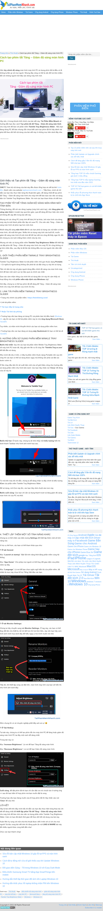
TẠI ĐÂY (3, 322)
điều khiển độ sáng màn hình (31, 891)
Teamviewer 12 (73, 443)
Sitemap (98, 905)
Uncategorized (76, 268)
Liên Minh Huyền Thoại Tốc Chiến (85, 564)
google (82, 555)
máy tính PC (23, 894)
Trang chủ (4, 53)
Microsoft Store (35, 894)
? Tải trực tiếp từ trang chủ (11, 307)
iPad (71, 558)
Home (3, 12)
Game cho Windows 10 (92, 546)
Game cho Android (85, 543)
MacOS (91, 566)
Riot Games (76, 572)
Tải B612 (71, 440)
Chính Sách (81, 905)
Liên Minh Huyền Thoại (76, 425)
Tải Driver (88, 575)
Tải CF (79, 575)
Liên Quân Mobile (74, 435)
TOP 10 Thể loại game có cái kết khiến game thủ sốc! (92, 330)
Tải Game (29, 12)
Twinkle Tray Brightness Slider (11, 897)
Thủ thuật (83, 12)
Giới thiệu (72, 905)
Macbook (82, 567)
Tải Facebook (73, 430)
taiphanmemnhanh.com (32, 190)
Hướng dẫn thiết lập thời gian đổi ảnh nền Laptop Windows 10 (30, 879)
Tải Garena (72, 438)
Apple (90, 534)
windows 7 (91, 582)
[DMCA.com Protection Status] (7, 908)
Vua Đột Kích (89, 578)
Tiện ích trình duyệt (78, 264)
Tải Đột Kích (72, 420)
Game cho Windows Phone (77, 549)
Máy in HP (93, 569)
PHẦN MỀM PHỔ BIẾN (85, 107)
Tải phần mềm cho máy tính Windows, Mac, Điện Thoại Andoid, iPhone (17, 5)
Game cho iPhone (76, 546)
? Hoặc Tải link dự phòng (11, 312)
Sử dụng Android (89, 572)
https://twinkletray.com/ (38, 298)
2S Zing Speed (73, 535)
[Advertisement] (51, 32)
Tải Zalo (70, 433)
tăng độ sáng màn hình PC (52, 894)
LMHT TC (71, 566)
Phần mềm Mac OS (78, 249)
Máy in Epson (84, 569)
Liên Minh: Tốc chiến (81, 561)
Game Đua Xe (87, 552)
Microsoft (73, 569)
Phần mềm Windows (15, 12)
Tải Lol (70, 423)
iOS (98, 555)
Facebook (81, 540)
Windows (27, 897)
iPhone (80, 558)
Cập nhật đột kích (83, 537)
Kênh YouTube (95, 12)
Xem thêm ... (97, 339)
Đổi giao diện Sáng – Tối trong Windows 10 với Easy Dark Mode (31, 868)
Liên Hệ (91, 905)
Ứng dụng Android (41, 12)
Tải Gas (70, 428)
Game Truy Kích (74, 418)
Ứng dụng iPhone (57, 12)
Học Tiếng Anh (90, 555)
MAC (77, 567)
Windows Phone (72, 12)
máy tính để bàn (10, 894)
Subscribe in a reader (93, 908)
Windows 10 (37, 897)
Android (82, 535)
